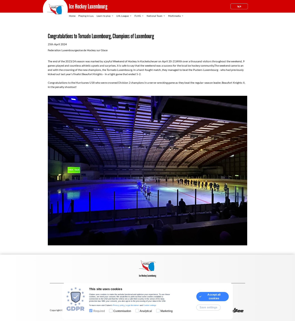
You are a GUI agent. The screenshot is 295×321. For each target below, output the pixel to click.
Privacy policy (118, 305)
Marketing (166, 311)
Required (99, 311)
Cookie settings (149, 305)
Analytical (146, 311)
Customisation (122, 311)
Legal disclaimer (132, 305)
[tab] (73, 16)
